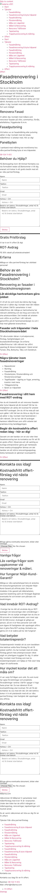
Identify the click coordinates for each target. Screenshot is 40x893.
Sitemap (3, 892)
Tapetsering (14, 31)
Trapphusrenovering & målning (21, 34)
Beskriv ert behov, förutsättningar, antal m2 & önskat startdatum (19, 206)
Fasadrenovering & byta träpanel (22, 15)
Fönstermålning (15, 20)
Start (6, 7)
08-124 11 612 (14, 882)
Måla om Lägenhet (16, 23)
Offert (7, 36)
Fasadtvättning (15, 17)
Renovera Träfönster (17, 28)
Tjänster (7, 9)
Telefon (3, 184)
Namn (2, 176)
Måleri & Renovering (17, 26)
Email (2, 191)
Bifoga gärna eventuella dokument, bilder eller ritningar (19, 542)
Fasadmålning (14, 12)
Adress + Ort (5, 199)
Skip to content (6, 1)
